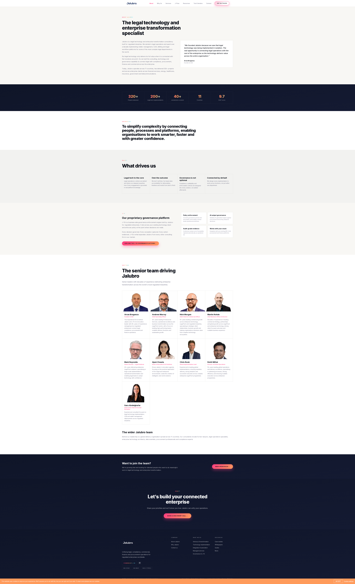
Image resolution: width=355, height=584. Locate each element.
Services (168, 3)
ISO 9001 (136, 568)
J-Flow (177, 3)
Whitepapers (219, 544)
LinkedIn (137, 328)
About (151, 3)
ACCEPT (338, 581)
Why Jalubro (175, 544)
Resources (186, 3)
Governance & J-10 (199, 554)
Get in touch (222, 3)
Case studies (219, 541)
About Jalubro (175, 541)
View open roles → (222, 466)
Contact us (174, 547)
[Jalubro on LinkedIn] (139, 563)
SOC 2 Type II (146, 568)
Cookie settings (349, 581)
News (216, 551)
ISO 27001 (126, 568)
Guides (217, 547)
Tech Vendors (198, 3)
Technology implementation (201, 544)
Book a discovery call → (177, 516)
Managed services (198, 551)
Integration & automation (200, 547)
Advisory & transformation (201, 541)
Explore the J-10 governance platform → (140, 243)
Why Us (159, 3)
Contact (208, 3)
